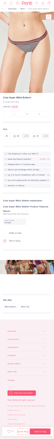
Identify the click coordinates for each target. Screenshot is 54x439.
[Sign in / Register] (43, 3)
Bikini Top (25, 307)
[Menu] (5, 3)
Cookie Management (16, 424)
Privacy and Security (16, 415)
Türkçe (11, 380)
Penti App (12, 372)
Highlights (13, 339)
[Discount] (17, 3)
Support (12, 356)
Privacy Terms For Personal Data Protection (26, 406)
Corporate (13, 347)
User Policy (12, 419)
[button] (25, 90)
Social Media (14, 364)
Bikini (23, 9)
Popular (12, 331)
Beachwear (12, 9)
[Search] (11, 3)
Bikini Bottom (10, 307)
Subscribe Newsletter (23, 393)
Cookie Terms (13, 410)
